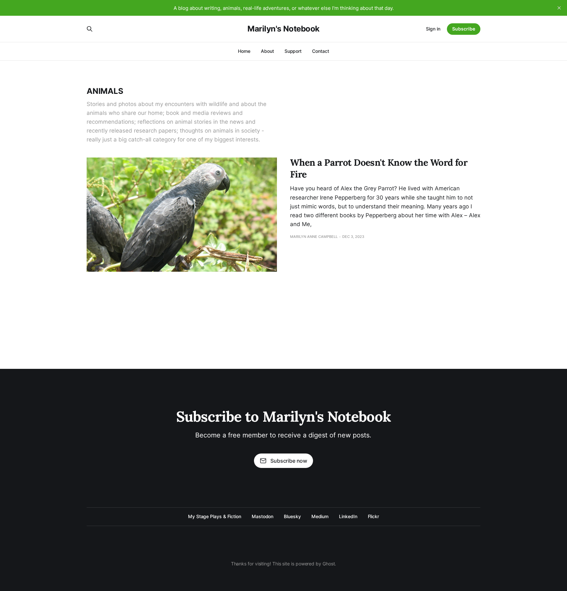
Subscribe (463, 29)
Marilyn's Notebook (283, 29)
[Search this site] (89, 29)
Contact (320, 51)
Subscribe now (288, 460)
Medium (320, 516)
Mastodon (262, 516)
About (267, 51)
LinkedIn (348, 516)
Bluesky (292, 516)
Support (293, 51)
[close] (559, 8)
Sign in (433, 29)
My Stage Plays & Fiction (214, 516)
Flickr (373, 516)
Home (244, 51)
